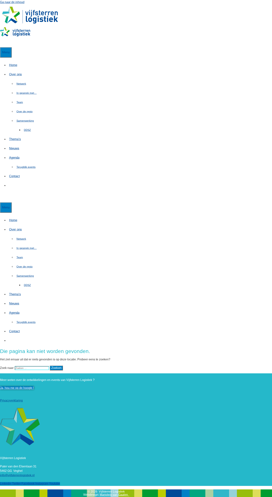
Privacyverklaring (11, 400)
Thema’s (15, 139)
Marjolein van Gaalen (114, 494)
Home (13, 65)
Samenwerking (25, 120)
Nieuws (14, 148)
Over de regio (24, 111)
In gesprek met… (26, 92)
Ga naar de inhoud (12, 2)
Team (19, 102)
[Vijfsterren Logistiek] (15, 35)
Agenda (14, 157)
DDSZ (27, 129)
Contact (14, 176)
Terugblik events (26, 166)
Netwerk (21, 83)
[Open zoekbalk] (1, 42)
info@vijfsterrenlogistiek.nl (17, 475)
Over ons (15, 74)
